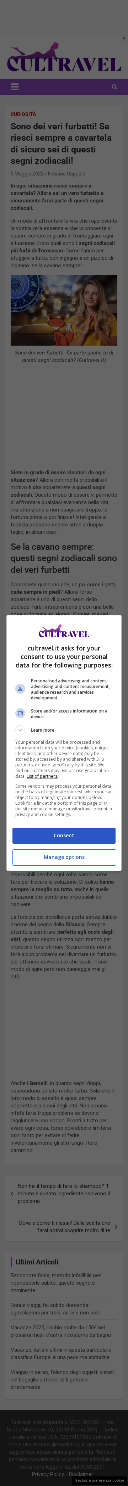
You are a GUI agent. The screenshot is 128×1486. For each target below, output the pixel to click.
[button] (64, 730)
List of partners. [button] (42, 776)
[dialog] (64, 743)
